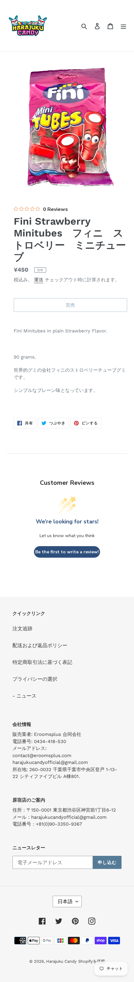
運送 (38, 280)
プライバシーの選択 (34, 679)
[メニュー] (123, 26)
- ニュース (24, 696)
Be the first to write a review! (67, 552)
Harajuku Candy (61, 961)
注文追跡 (22, 629)
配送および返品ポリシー (39, 645)
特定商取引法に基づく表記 (42, 662)
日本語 (65, 901)
